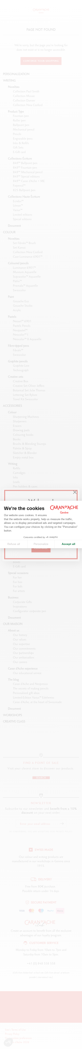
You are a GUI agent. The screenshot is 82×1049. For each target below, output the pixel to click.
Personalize (41, 544)
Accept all (68, 544)
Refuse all (13, 544)
